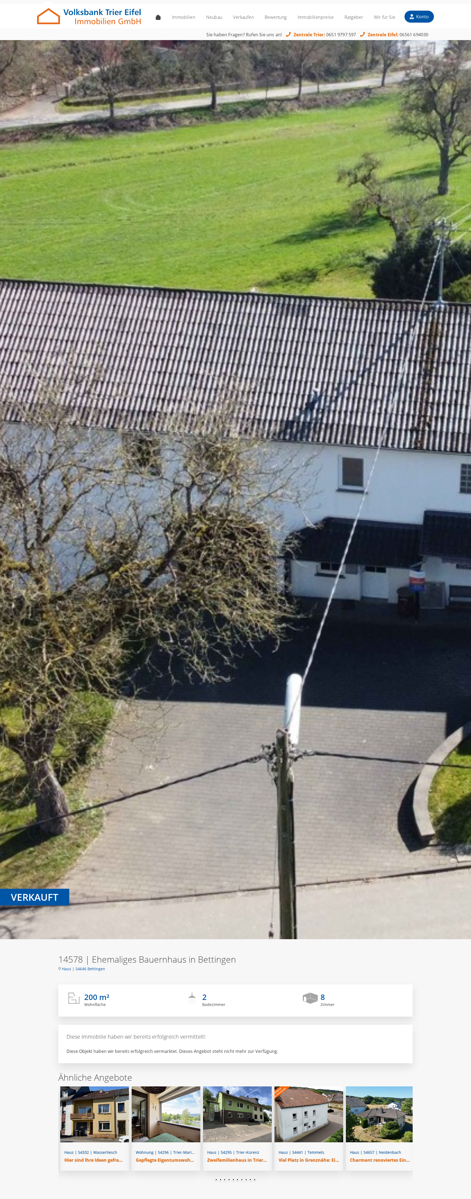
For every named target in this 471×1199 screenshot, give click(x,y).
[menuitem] (158, 17)
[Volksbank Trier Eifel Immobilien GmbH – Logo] (88, 14)
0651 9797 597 (341, 35)
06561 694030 (414, 35)
